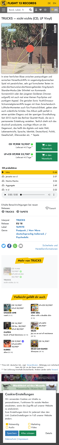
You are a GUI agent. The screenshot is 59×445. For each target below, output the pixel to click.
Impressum (23, 439)
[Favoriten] (40, 10)
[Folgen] (45, 10)
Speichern (12, 433)
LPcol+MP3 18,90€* (16, 345)
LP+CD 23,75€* (18, 275)
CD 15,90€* (16, 270)
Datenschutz (10, 439)
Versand (55, 369)
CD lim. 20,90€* (19, 326)
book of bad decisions (13, 333)
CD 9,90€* (17, 341)
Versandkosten (32, 365)
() (55, 9)
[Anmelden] (36, 10)
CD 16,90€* (17, 323)
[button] (3, 246)
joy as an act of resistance (42, 332)
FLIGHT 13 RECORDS (22, 3)
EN (54, 3)
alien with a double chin (41, 314)
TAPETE (20, 227)
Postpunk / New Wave (28, 230)
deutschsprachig (25, 233)
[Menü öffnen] (3, 10)
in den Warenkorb (47, 146)
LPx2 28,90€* (18, 329)
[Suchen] (31, 10)
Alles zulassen (27, 433)
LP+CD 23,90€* (46, 305)
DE (49, 3)
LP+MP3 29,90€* (42, 324)
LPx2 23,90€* (18, 308)
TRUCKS (20, 220)
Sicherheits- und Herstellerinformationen (46, 247)
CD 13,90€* (17, 305)
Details (49, 433)
